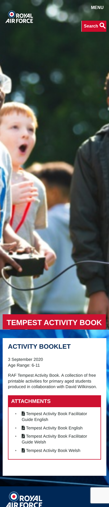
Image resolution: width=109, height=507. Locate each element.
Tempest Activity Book (54, 322)
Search (95, 26)
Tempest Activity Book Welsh (53, 450)
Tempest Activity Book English (54, 428)
